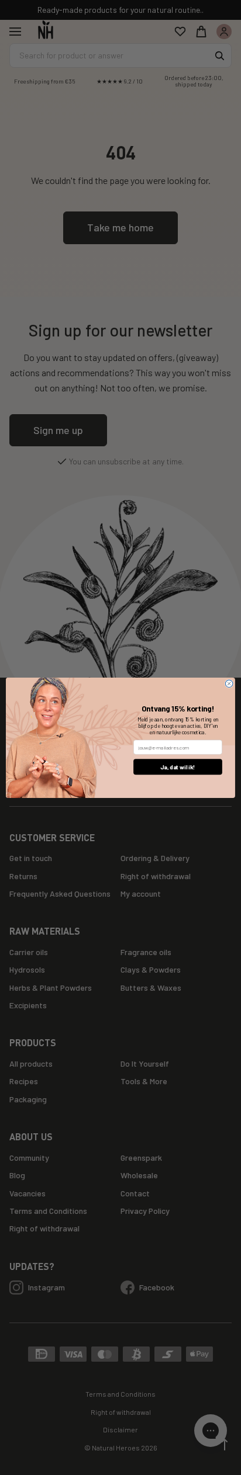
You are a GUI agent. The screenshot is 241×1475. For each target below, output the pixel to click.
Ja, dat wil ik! (177, 766)
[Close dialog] (229, 684)
